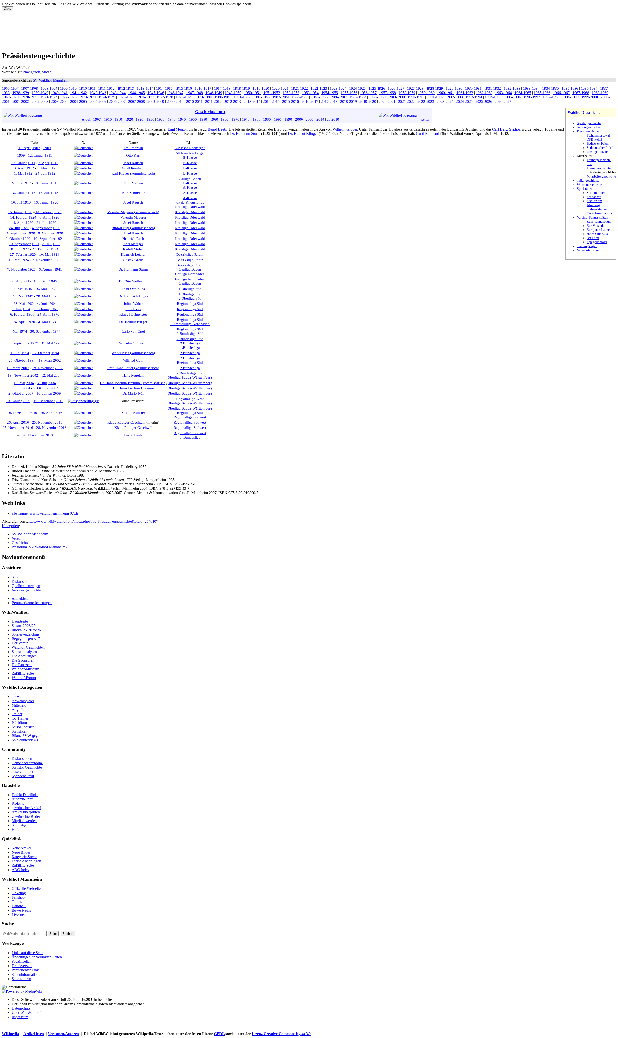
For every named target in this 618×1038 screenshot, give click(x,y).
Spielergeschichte (589, 123)
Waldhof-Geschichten (585, 112)
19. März (45, 360)
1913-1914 (145, 88)
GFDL (219, 1034)
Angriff (17, 710)
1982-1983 (261, 97)
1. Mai (42, 168)
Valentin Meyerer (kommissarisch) (133, 212)
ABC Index (20, 870)
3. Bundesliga (190, 437)
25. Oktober (41, 353)
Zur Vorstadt (595, 225)
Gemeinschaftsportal (27, 763)
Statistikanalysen (24, 652)
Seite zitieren (21, 979)
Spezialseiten (21, 961)
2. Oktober (41, 388)
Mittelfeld (19, 705)
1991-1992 (435, 97)
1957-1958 (387, 93)
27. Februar (40, 249)
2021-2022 (406, 101)
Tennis (17, 902)
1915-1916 (183, 88)
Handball (19, 906)
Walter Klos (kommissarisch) (133, 353)
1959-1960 (426, 93)
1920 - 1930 (145, 119)
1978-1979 (184, 97)
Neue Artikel (21, 848)
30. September (41, 331)
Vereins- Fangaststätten (592, 217)
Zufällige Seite (23, 673)
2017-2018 (329, 101)
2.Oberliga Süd (190, 298)
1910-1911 (87, 88)
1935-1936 (570, 88)
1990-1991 (415, 97)
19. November (43, 368)
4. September (42, 228)
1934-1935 (550, 88)
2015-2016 (290, 101)
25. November (43, 422)
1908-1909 (49, 88)
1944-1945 (136, 93)
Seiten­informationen (27, 974)
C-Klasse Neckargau (190, 148)
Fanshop (18, 897)
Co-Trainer (20, 718)
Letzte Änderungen (26, 861)
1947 (52, 289)
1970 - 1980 (251, 119)
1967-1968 (580, 93)
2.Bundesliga (190, 343)
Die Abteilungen (24, 656)
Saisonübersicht (23, 727)
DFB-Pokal (594, 139)
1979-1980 (203, 97)
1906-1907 (10, 88)
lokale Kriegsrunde (190, 202)
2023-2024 (445, 101)
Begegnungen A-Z (26, 639)
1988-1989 (377, 97)
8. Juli (47, 244)
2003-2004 (59, 101)
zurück (86, 119)
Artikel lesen (33, 1034)
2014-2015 (271, 101)
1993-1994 (473, 97)
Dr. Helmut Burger (133, 322)
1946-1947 (175, 93)
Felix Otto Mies (133, 289)
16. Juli (44, 193)
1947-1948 (194, 93)
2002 (57, 360)
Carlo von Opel (133, 331)
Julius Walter (133, 304)
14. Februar (44, 212)
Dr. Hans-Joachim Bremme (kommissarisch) (133, 383)
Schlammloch (596, 193)
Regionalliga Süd (190, 304)
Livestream (20, 915)
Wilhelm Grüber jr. (133, 343)
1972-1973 (68, 97)
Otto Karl (133, 155)
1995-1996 (512, 97)
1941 (58, 269)
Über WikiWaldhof (26, 1013)
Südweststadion (597, 209)
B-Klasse (190, 157)
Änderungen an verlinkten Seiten (37, 957)
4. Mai (43, 322)
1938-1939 (20, 93)
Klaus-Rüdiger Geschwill (126, 422)
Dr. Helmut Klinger (303, 133)
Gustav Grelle (133, 260)
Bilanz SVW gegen (26, 736)
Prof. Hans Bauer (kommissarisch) (133, 368)
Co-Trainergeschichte (599, 166)
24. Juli (41, 173)
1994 (58, 343)
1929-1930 (454, 88)
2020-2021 (387, 101)
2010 (59, 401)
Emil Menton (178, 129)
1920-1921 (280, 88)
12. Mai (47, 375)
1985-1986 (319, 97)
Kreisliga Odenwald (190, 207)
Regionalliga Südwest (190, 417)
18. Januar (42, 183)
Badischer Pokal (598, 143)
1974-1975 (106, 97)
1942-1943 (98, 93)
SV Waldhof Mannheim (51, 80)
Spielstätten (585, 189)
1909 (47, 148)
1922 (56, 244)
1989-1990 (396, 97)
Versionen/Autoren (63, 1034)
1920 (54, 202)
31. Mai (47, 343)
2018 (63, 428)
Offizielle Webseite (26, 889)
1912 (54, 163)
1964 (52, 304)
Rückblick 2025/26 (26, 630)
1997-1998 (551, 97)
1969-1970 (10, 97)
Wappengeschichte (589, 184)
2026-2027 (503, 101)
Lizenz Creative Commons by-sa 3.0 (281, 1034)
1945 (53, 281)
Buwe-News (21, 910)
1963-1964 (503, 93)
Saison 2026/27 (23, 626)
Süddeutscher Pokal (600, 148)
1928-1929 (434, 88)
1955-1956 (349, 93)
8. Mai (43, 281)
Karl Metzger (133, 244)
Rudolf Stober (133, 249)
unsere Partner (22, 772)
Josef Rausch (133, 163)
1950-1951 (252, 93)
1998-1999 (570, 97)
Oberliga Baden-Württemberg (190, 377)
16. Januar (42, 202)
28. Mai (42, 296)
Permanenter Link (25, 970)
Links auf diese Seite (27, 953)
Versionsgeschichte (26, 590)
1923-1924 (338, 88)
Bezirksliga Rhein (189, 254)
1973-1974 (87, 97)
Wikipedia (10, 1034)
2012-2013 (232, 101)
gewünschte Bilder (26, 816)
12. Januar (36, 155)
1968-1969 (600, 93)
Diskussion (20, 581)
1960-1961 (445, 93)
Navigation (31, 72)
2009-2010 (175, 101)
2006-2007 (117, 101)
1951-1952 (271, 93)
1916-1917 (203, 88)
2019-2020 (367, 101)
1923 (54, 249)
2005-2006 (98, 101)
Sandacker (594, 197)
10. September (44, 238)
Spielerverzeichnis (25, 634)
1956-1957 (368, 93)
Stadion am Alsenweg (594, 203)
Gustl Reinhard (427, 133)
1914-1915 (164, 88)
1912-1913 (125, 88)
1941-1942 (78, 93)
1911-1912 (106, 88)
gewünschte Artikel (26, 808)
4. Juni (42, 304)
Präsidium (19, 723)
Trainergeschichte (599, 160)
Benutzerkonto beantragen (32, 603)
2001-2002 (20, 101)
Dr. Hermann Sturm (245, 133)
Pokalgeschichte (588, 131)
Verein (16, 538)
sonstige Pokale (597, 152)
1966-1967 (561, 93)
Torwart (18, 696)
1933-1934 (531, 88)
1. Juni (15, 353)
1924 (55, 254)
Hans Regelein (133, 375)
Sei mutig (19, 825)
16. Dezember (44, 401)
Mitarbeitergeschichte (601, 176)
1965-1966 (542, 93)
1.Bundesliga (190, 347)
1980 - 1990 (272, 119)
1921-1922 (299, 88)
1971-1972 (49, 97)
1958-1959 (407, 93)
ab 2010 (333, 119)
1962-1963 (484, 93)
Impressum (20, 1017)
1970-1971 (29, 97)
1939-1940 (40, 93)
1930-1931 (473, 88)
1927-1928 (415, 88)
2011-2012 (213, 101)
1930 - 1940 (166, 119)
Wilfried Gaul (133, 360)
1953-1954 (310, 93)
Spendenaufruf (23, 776)
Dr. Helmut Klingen (133, 296)
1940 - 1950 (187, 119)
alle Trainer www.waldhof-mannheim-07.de (45, 513)
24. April (44, 314)
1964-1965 (522, 93)
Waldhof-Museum (25, 669)
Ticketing (19, 893)
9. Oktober (46, 233)
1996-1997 (531, 97)
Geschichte (20, 543)
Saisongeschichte (588, 127)
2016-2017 (310, 101)
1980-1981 (222, 97)
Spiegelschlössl (597, 242)
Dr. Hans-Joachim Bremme (133, 388)
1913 (54, 183)
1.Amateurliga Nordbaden (190, 324)
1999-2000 (589, 97)
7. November (42, 260)
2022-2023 (425, 101)
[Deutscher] (83, 148)
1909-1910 (68, 88)
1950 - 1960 (208, 119)
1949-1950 (233, 93)
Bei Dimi (593, 238)
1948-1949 (213, 93)
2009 (57, 393)
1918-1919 (241, 88)
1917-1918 (222, 88)
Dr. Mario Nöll (133, 393)
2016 (58, 413)
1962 (52, 296)
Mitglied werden (24, 821)
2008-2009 (155, 101)
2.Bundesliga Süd (190, 333)
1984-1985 (300, 97)
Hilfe (15, 829)
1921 (60, 238)
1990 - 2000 (293, 119)
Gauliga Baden (190, 179)
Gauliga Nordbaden (190, 274)
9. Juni (17, 309)
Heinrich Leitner (133, 254)
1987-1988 (358, 97)
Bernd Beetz (217, 129)
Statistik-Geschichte (27, 767)
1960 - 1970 (230, 119)
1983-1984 (280, 97)
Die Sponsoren (23, 660)
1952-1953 (291, 93)
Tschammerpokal (598, 135)
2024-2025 (464, 101)
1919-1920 (261, 88)
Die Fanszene (22, 665)
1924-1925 (357, 88)
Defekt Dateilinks (25, 795)
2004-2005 (78, 101)
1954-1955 (329, 93)
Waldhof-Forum (24, 678)
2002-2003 (40, 101)
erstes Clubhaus (597, 234)
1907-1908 (29, 88)
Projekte (18, 803)
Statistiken (19, 731)
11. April (24, 148)
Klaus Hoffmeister (133, 314)
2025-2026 (483, 101)
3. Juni (42, 383)
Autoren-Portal (23, 799)
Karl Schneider (133, 193)
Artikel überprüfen (26, 812)
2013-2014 (252, 101)
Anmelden (20, 598)
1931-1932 (492, 88)
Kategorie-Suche (24, 857)
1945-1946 (155, 93)
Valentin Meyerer (133, 217)
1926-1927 (396, 88)
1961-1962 (464, 93)
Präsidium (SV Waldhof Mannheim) (39, 547)
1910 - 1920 (123, 119)
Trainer (17, 714)
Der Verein (20, 643)
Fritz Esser (133, 309)
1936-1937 (589, 88)
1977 (57, 331)
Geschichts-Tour (210, 111)
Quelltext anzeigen (26, 586)
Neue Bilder (21, 852)
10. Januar (44, 393)
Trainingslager (587, 246)
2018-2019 (348, 101)
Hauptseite (20, 621)
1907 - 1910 (102, 119)
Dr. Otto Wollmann (133, 281)
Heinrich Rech (133, 238)
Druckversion (22, 966)
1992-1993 (454, 97)
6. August (46, 269)
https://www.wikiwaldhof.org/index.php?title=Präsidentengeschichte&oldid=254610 (92, 521)
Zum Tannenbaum (599, 221)
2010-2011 (194, 101)
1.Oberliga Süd (190, 289)
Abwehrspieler (23, 701)
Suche (46, 72)
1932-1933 (512, 88)
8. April (45, 217)
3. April (44, 163)
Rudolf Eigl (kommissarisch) (133, 228)
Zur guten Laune (598, 230)
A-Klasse (190, 187)
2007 (54, 388)
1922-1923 (318, 88)
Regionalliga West (190, 399)
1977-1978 (164, 97)
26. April (47, 413)
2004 (58, 375)
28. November (47, 428)
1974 (52, 322)
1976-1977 (145, 97)
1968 (54, 309)
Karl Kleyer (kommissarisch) (133, 173)
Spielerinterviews (25, 740)
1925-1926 (376, 88)
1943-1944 (117, 93)
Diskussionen (22, 758)
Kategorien (10, 526)
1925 (57, 260)
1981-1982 (242, 97)
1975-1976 (126, 97)
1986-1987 (338, 97)
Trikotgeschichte (588, 180)
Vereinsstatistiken (588, 250)
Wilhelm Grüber (345, 129)
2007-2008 (136, 101)
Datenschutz (21, 1008)
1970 (55, 314)
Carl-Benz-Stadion (599, 213)
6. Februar (41, 309)
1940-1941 (59, 93)
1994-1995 (493, 97)
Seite (15, 577)
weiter (425, 119)
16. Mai (41, 289)
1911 (48, 155)
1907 (36, 148)
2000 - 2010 (315, 119)
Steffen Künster (133, 413)
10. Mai (45, 254)
